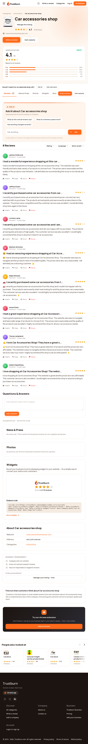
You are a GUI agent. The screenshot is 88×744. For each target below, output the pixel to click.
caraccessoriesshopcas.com (38, 534)
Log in (69, 3)
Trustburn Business (74, 710)
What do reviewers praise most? (48, 120)
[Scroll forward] (84, 645)
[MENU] (4, 3)
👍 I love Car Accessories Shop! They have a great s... (32, 342)
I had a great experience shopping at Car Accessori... (32, 313)
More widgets (12, 515)
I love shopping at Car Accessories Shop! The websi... (32, 371)
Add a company (12, 717)
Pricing (69, 713)
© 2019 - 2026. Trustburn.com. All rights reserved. (22, 739)
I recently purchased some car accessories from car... (32, 193)
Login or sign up (12, 729)
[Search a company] (38, 3)
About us (41, 710)
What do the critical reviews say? (19, 120)
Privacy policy (49, 739)
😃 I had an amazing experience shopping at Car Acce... (33, 253)
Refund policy (76, 739)
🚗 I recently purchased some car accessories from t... (33, 282)
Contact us (42, 713)
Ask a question (11, 414)
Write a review (48, 3)
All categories (11, 710)
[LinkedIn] (15, 699)
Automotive (18, 13)
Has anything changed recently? (19, 125)
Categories (60, 3)
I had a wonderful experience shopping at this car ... (31, 161)
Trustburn (10, 683)
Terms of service (62, 739)
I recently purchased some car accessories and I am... (32, 224)
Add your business (74, 717)
